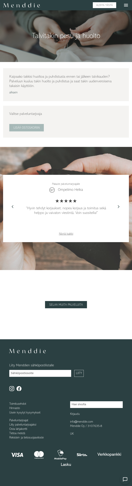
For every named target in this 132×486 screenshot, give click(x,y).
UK (72, 434)
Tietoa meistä (17, 433)
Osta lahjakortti (18, 429)
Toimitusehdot (17, 404)
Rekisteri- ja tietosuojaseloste (26, 437)
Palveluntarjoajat (18, 420)
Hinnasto (14, 408)
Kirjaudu (75, 414)
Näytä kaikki (66, 234)
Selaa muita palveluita (66, 305)
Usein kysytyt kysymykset (24, 412)
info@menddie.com (81, 421)
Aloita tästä (104, 5)
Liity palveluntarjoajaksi (22, 424)
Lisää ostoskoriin (27, 128)
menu (126, 5)
